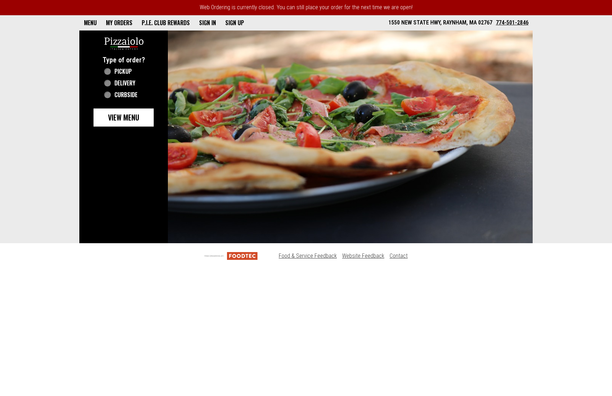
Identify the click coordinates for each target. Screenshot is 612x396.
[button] (124, 43)
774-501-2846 (512, 22)
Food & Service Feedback (308, 255)
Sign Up (234, 22)
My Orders (119, 22)
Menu (90, 22)
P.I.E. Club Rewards (166, 22)
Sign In (207, 22)
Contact (399, 255)
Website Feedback (363, 255)
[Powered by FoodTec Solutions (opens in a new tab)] (230, 255)
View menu (123, 117)
